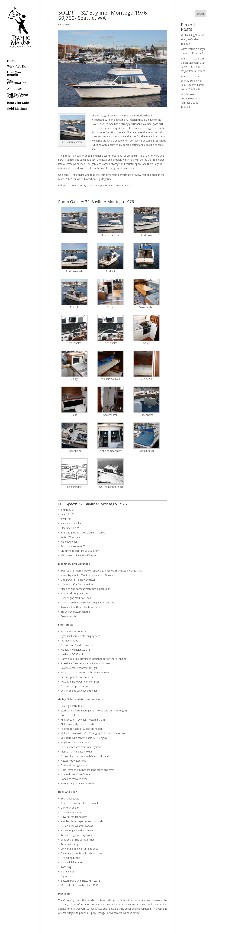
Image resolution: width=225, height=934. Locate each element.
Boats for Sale (18, 103)
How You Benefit (14, 74)
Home (11, 61)
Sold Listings (17, 109)
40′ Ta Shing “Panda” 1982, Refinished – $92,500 (192, 39)
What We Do (16, 67)
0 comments (65, 24)
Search (201, 13)
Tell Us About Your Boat (17, 96)
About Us (14, 89)
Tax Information (17, 82)
